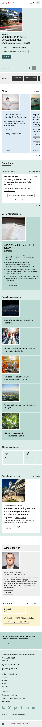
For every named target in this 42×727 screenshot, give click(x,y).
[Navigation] (32, 3)
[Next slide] (39, 68)
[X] (9, 708)
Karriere (5, 683)
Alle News (37, 91)
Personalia (9, 129)
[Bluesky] (15, 707)
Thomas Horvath (9, 522)
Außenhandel (18, 77)
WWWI (6, 47)
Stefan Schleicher (9, 191)
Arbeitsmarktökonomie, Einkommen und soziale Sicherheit (19, 527)
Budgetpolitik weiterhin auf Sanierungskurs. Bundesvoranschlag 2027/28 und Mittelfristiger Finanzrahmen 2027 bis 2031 (22, 271)
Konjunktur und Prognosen (19, 47)
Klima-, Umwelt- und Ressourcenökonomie (21, 195)
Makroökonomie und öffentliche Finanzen (15, 51)
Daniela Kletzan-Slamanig (12, 188)
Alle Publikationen (34, 171)
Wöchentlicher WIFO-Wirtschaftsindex (14, 38)
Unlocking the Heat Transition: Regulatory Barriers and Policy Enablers (18, 182)
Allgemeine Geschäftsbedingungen (14, 698)
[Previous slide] (29, 68)
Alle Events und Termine (32, 604)
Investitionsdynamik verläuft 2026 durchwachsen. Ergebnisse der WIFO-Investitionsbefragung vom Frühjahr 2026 (20, 264)
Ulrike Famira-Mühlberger (25, 520)
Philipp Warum (21, 522)
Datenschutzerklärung (9, 695)
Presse (4, 677)
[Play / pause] (34, 68)
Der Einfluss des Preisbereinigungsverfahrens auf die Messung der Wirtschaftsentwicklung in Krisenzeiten (22, 278)
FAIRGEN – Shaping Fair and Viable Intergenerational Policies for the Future (20, 511)
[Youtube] (33, 708)
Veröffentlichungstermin (12, 622)
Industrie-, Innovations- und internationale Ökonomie (13, 134)
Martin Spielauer (20, 518)
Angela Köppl (25, 188)
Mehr (7, 56)
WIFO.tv (5, 686)
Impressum (6, 701)
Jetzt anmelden (10, 644)
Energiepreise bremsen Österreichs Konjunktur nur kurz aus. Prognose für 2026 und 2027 (21, 258)
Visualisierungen (31, 77)
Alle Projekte (36, 476)
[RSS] (3, 708)
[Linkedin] (27, 708)
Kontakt (4, 680)
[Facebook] (21, 708)
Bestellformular (12, 285)
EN (38, 2)
